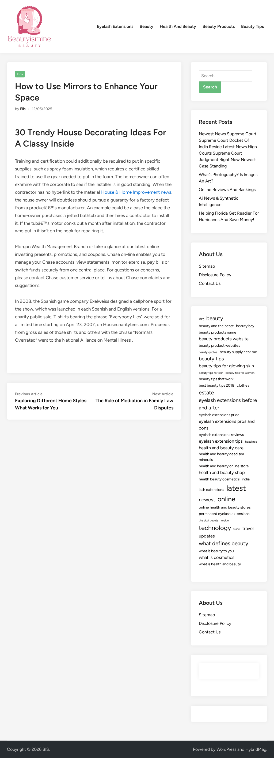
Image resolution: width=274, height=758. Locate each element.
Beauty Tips (252, 26)
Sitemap (207, 266)
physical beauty (209, 520)
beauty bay (245, 326)
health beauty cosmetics (219, 479)
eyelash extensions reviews (221, 434)
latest (236, 488)
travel (248, 528)
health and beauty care (221, 447)
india (246, 479)
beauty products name (217, 332)
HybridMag (255, 749)
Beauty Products (219, 26)
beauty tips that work (216, 379)
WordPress (226, 749)
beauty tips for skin (211, 373)
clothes (243, 385)
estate (206, 392)
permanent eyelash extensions (224, 513)
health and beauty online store (224, 466)
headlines (251, 441)
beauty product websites (219, 345)
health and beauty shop (222, 472)
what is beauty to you (216, 551)
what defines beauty (223, 543)
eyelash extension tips (221, 441)
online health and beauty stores (224, 507)
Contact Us (209, 283)
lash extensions (211, 489)
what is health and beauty (220, 564)
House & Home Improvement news (136, 192)
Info (20, 74)
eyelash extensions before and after (228, 404)
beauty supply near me (238, 352)
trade (236, 529)
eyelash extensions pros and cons (227, 425)
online (226, 499)
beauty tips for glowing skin (226, 365)
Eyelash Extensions (115, 26)
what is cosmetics (216, 557)
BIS (46, 749)
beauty (214, 318)
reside (225, 520)
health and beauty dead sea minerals (221, 457)
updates (207, 536)
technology (215, 528)
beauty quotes (208, 352)
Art (201, 319)
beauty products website (224, 338)
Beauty (146, 26)
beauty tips (211, 359)
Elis (23, 109)
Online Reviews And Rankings (227, 189)
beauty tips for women (240, 373)
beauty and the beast (216, 326)
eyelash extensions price (219, 415)
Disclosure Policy (215, 274)
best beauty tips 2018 (216, 385)
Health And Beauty (178, 26)
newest (207, 499)
